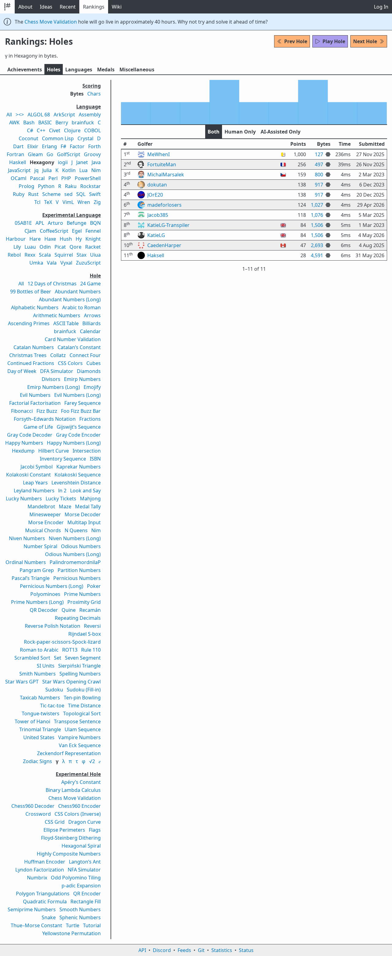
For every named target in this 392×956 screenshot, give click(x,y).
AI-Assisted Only (280, 131)
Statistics (221, 950)
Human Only (240, 131)
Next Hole (365, 41)
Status (246, 950)
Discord (162, 950)
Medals (106, 69)
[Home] (7, 6)
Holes (53, 69)
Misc (136, 69)
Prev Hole (295, 41)
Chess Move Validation (50, 21)
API (142, 950)
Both (214, 131)
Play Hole (333, 41)
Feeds (184, 950)
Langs (78, 69)
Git (201, 950)
